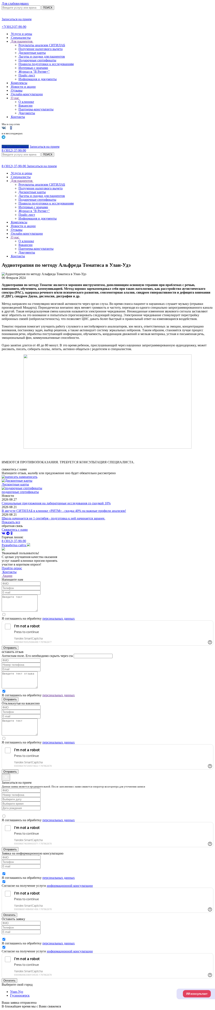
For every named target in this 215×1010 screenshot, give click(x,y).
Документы (26, 113)
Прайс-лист (26, 75)
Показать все (11, 522)
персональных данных (58, 618)
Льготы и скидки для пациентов (41, 56)
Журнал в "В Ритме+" (34, 71)
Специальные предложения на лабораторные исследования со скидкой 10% (56, 503)
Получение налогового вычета (40, 49)
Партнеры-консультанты (36, 109)
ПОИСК (47, 7)
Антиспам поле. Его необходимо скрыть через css (37, 656)
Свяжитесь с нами (15, 529)
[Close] (6, 777)
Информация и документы (37, 79)
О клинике (26, 102)
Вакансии (25, 105)
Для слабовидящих (15, 3)
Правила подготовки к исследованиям (46, 64)
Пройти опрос (12, 568)
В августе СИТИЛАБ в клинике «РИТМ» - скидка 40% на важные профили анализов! (64, 511)
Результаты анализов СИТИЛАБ (41, 45)
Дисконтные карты (32, 52)
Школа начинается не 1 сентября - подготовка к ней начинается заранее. (53, 518)
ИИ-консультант (196, 993)
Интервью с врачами (33, 68)
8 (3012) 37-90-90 (14, 166)
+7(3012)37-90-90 (14, 26)
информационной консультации (70, 885)
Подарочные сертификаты (37, 60)
